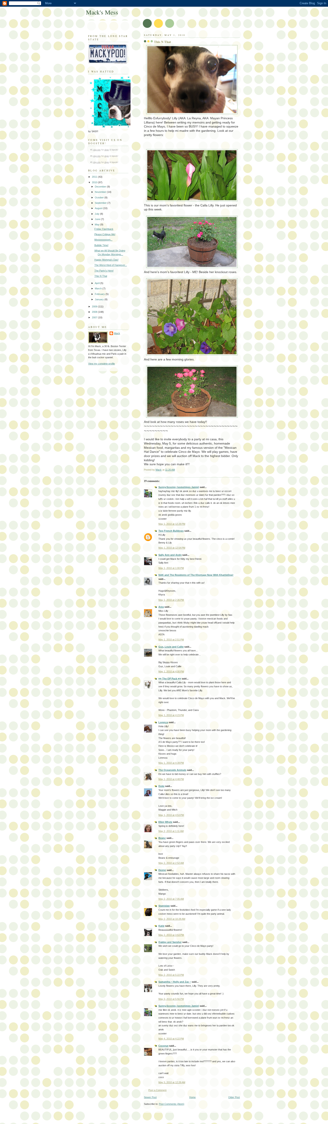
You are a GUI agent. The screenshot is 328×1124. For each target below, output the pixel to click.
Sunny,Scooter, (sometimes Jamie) (178, 487)
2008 (95, 312)
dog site (97, 150)
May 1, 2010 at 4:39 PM (171, 763)
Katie (161, 925)
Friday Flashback (103, 229)
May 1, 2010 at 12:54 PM (171, 547)
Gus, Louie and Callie (171, 646)
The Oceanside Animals (172, 770)
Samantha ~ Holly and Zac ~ (174, 981)
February (100, 294)
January (99, 299)
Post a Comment (157, 1090)
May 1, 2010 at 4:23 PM (171, 715)
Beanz (162, 838)
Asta (161, 606)
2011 (95, 176)
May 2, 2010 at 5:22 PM (171, 975)
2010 (95, 182)
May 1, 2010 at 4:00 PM (171, 671)
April (97, 283)
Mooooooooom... (103, 239)
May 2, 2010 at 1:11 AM (171, 831)
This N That (100, 276)
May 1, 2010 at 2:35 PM (171, 600)
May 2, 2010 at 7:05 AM (171, 899)
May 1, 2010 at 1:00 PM (171, 568)
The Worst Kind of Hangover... (110, 265)
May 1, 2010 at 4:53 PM (171, 815)
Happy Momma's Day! (106, 259)
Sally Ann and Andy (170, 555)
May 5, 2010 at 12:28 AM (171, 1082)
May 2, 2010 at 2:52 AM (171, 863)
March (98, 288)
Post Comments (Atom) (171, 1104)
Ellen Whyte (165, 822)
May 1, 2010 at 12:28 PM (171, 524)
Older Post (234, 1097)
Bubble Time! (101, 245)
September (101, 203)
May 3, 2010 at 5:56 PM (171, 999)
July (97, 213)
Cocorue (163, 1045)
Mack (117, 333)
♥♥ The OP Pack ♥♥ (169, 678)
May (97, 224)
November (101, 192)
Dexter (162, 870)
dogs (106, 150)
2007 (95, 317)
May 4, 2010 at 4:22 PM (171, 1038)
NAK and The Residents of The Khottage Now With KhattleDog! (195, 575)
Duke (161, 786)
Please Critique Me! (104, 234)
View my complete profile (101, 363)
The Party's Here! (104, 270)
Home (192, 1097)
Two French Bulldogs (171, 530)
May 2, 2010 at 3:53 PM (171, 935)
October (99, 197)
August (99, 208)
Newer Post (150, 1097)
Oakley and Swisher (170, 942)
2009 (95, 306)
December (101, 186)
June (98, 219)
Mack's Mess (102, 12)
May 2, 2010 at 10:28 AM (171, 919)
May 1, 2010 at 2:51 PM (171, 639)
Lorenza (163, 722)
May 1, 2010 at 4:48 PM (171, 779)
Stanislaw (164, 905)
